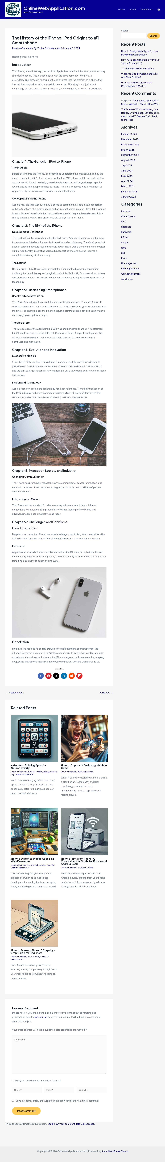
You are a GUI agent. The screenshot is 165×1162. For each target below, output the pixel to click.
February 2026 (129, 134)
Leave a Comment (22, 48)
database (126, 226)
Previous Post (14, 693)
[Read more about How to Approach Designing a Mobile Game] (84, 738)
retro (123, 247)
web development (42, 865)
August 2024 (128, 160)
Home (121, 9)
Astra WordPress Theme (115, 1151)
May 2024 (126, 175)
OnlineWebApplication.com (54, 8)
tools (37, 957)
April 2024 (126, 181)
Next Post (106, 693)
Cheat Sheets (128, 216)
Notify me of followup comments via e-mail (37, 1080)
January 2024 (128, 196)
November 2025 (130, 144)
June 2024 (127, 170)
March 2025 (127, 149)
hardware (126, 232)
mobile (39, 772)
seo (123, 252)
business (31, 772)
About (132, 9)
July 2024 (126, 165)
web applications (50, 772)
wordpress (127, 279)
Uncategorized (129, 263)
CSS (123, 221)
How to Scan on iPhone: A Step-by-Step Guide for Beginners (33, 951)
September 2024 (130, 155)
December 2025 (130, 139)
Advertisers (147, 9)
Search (125, 30)
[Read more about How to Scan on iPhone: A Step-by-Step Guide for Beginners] (34, 923)
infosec (125, 237)
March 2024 (127, 186)
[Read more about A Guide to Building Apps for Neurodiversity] (34, 738)
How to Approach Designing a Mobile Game (84, 766)
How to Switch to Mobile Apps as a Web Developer (32, 860)
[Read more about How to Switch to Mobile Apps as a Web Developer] (34, 831)
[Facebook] (159, 10)
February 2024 (129, 191)
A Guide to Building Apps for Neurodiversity (28, 766)
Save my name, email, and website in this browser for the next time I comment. (57, 1100)
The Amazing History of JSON (137, 68)
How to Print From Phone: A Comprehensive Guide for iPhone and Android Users (84, 861)
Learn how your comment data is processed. (71, 1124)
